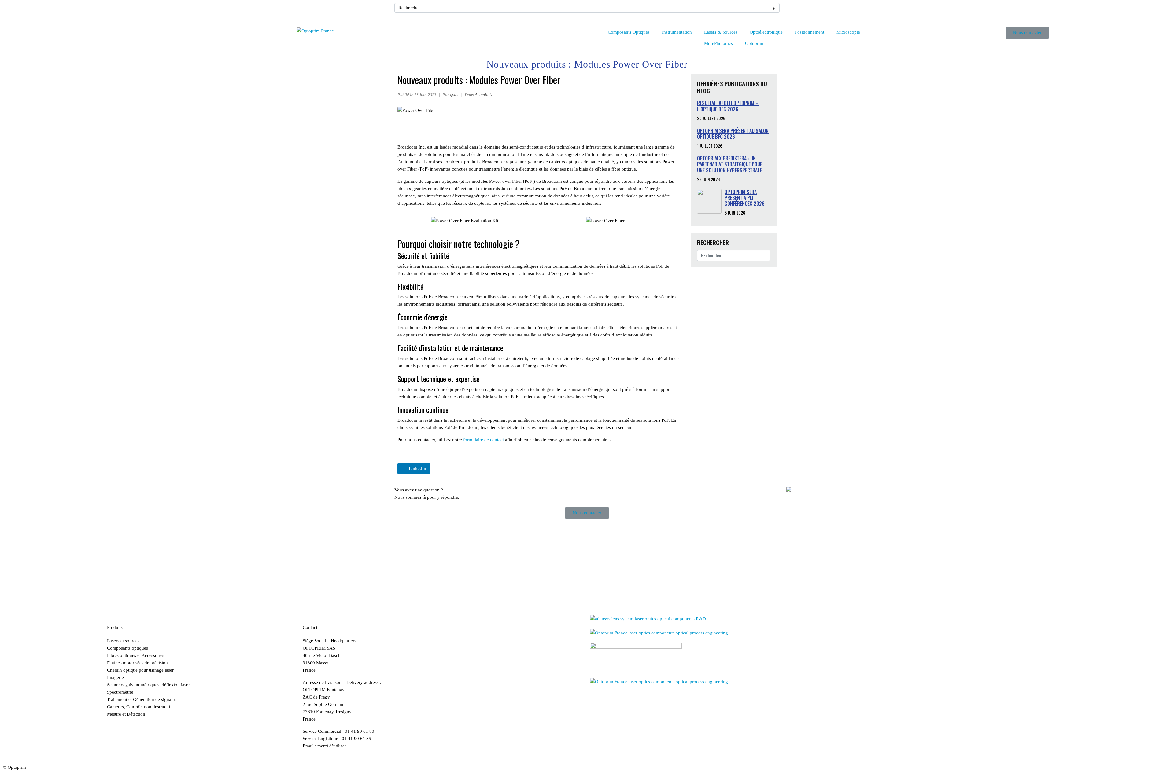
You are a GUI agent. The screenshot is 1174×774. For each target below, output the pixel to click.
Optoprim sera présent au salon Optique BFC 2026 (733, 133)
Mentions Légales (48, 767)
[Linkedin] (793, 10)
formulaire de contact (483, 439)
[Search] (774, 7)
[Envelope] (810, 10)
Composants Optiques (629, 32)
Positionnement (809, 32)
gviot (454, 95)
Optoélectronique (766, 32)
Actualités (483, 95)
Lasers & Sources (720, 32)
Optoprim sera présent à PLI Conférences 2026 (745, 197)
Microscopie (848, 32)
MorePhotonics (718, 43)
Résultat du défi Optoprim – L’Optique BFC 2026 (728, 105)
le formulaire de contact (370, 745)
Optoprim (754, 43)
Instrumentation (677, 32)
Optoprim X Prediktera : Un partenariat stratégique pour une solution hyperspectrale (730, 164)
